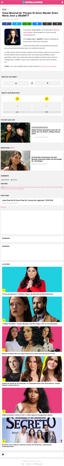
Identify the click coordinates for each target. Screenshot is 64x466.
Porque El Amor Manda (48, 66)
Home (22, 464)
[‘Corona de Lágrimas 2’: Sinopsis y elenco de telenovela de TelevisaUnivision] (32, 279)
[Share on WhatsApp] (27, 23)
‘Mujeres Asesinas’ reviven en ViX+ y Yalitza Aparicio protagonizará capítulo (27, 415)
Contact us (28, 464)
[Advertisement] (14, 222)
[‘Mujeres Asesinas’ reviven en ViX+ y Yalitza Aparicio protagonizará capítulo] (32, 400)
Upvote (16, 83)
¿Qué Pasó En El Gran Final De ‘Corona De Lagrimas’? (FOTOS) (27, 200)
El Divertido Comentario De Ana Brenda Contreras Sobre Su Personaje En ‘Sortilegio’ (47, 159)
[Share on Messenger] (37, 23)
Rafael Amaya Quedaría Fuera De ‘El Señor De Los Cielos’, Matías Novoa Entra (46, 132)
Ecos (12, 148)
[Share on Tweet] (17, 23)
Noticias (44, 127)
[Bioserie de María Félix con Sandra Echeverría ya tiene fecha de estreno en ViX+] (32, 339)
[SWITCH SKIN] (62, 2)
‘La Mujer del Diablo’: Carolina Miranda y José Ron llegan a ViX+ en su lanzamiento (29, 324)
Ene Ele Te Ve (36, 127)
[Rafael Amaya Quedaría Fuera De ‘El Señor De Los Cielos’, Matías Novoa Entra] (15, 133)
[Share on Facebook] (7, 23)
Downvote (47, 83)
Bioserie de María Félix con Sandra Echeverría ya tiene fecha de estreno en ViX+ (28, 353)
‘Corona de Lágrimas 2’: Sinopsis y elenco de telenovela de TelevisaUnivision (27, 294)
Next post (3, 207)
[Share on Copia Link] (47, 23)
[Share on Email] (57, 23)
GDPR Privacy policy (38, 464)
